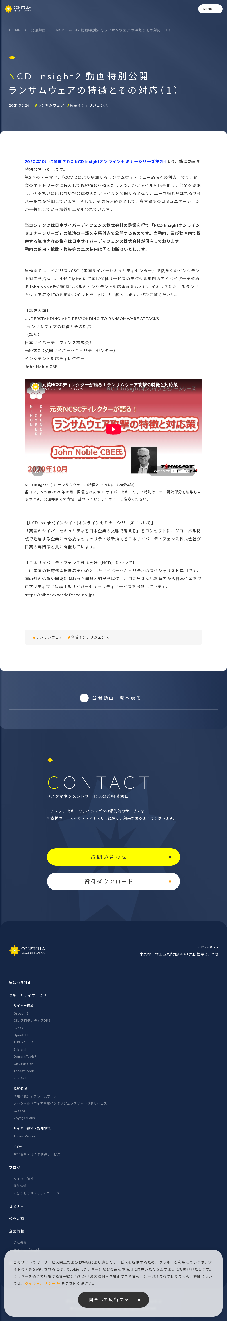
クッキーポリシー (40, 1283)
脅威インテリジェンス (89, 105)
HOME (14, 30)
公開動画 (38, 30)
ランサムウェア (50, 105)
